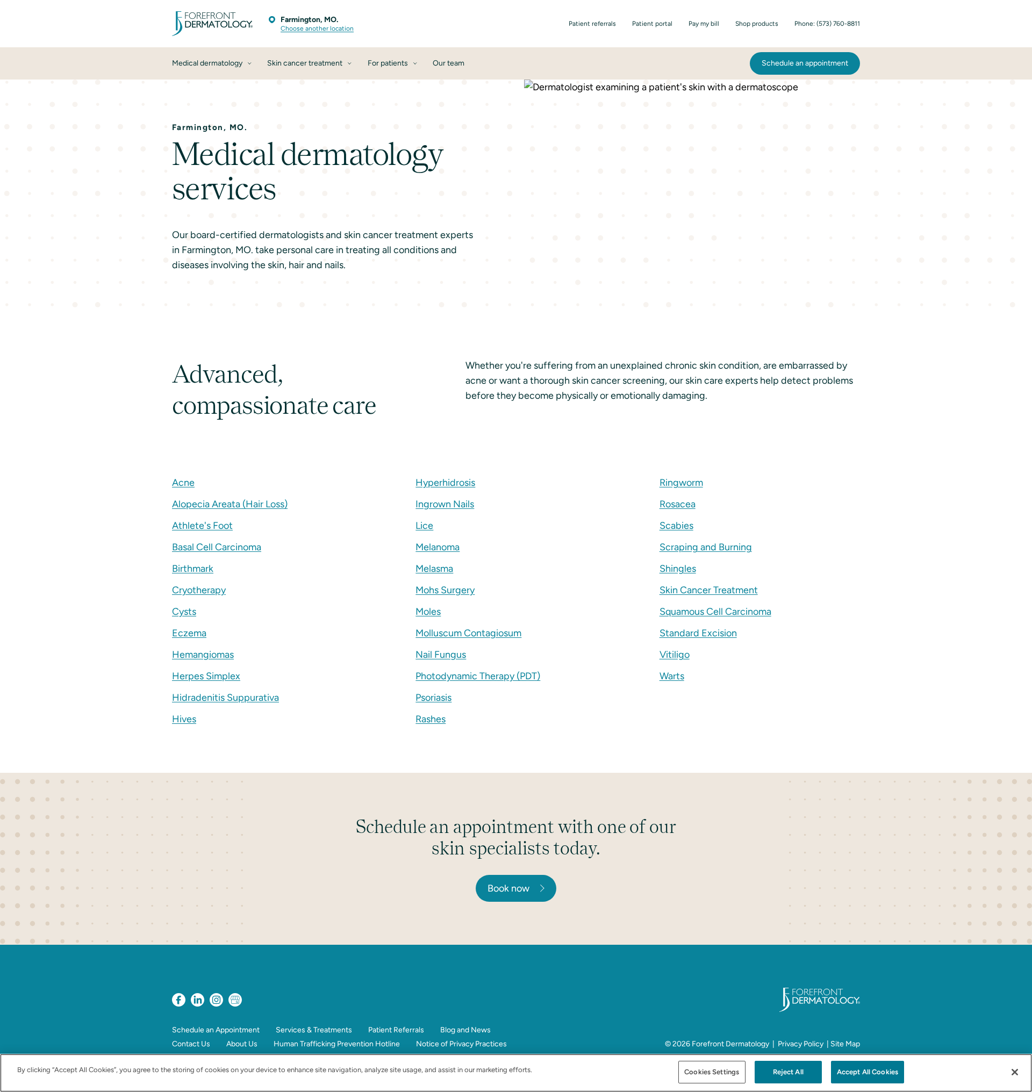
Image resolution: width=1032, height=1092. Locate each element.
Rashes (430, 719)
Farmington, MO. (309, 19)
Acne (183, 482)
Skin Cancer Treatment (709, 590)
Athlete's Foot (202, 525)
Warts (672, 676)
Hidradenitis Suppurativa (225, 697)
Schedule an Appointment (216, 1029)
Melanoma (437, 547)
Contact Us (191, 1043)
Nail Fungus (440, 654)
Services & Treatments (314, 1029)
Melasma (434, 568)
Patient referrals (592, 23)
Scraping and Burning (706, 547)
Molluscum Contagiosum (468, 633)
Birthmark (192, 568)
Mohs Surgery (445, 590)
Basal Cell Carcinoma (216, 547)
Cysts (184, 611)
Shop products (756, 23)
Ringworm (681, 482)
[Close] (1015, 1072)
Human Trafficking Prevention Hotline (337, 1043)
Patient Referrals (396, 1029)
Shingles (678, 568)
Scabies (676, 525)
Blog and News (465, 1029)
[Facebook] (178, 1000)
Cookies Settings (711, 1072)
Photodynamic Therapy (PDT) (477, 676)
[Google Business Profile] (235, 1000)
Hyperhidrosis (445, 482)
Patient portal (652, 23)
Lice (424, 525)
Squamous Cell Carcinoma (715, 611)
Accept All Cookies (867, 1072)
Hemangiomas (203, 654)
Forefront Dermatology (730, 1043)
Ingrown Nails (444, 504)
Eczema (189, 633)
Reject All (788, 1072)
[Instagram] (216, 1000)
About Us (241, 1043)
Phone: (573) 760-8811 (827, 23)
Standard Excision (698, 633)
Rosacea (678, 504)
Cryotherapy (199, 590)
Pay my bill (704, 23)
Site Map (845, 1043)
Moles (428, 611)
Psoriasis (433, 697)
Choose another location (317, 28)
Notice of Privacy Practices (461, 1043)
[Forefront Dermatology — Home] (212, 24)
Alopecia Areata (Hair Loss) (230, 504)
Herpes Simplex (206, 676)
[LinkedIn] (197, 1000)
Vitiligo (675, 654)
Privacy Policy (800, 1043)
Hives (184, 719)
